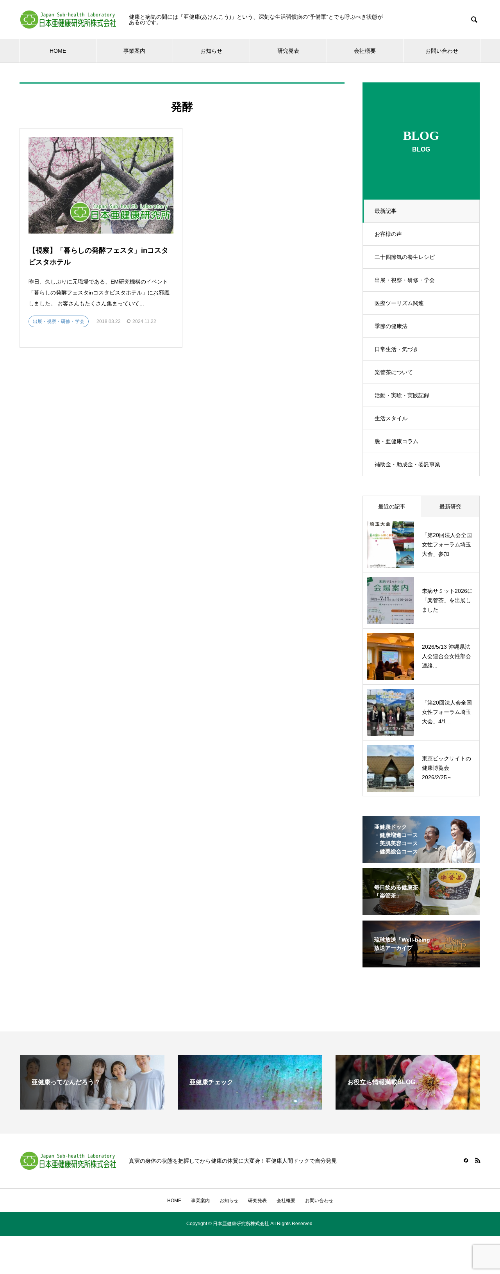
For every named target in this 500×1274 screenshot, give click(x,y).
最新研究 (450, 506)
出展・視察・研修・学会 (405, 280)
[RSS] (477, 1160)
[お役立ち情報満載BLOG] (408, 1106)
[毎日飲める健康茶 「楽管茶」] (421, 910)
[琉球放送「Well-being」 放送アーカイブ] (421, 962)
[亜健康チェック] (250, 1106)
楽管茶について (394, 372)
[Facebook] (466, 1160)
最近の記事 (391, 506)
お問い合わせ (441, 51)
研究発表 (288, 51)
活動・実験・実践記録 (402, 395)
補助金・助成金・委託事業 (407, 464)
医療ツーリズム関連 (399, 303)
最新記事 (385, 211)
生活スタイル (391, 418)
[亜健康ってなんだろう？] (92, 1106)
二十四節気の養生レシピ (405, 257)
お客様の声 (388, 234)
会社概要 (365, 51)
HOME (58, 51)
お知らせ (211, 51)
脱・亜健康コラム (396, 441)
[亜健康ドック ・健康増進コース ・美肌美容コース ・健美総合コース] (421, 858)
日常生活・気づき (396, 349)
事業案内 (134, 51)
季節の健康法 (391, 326)
